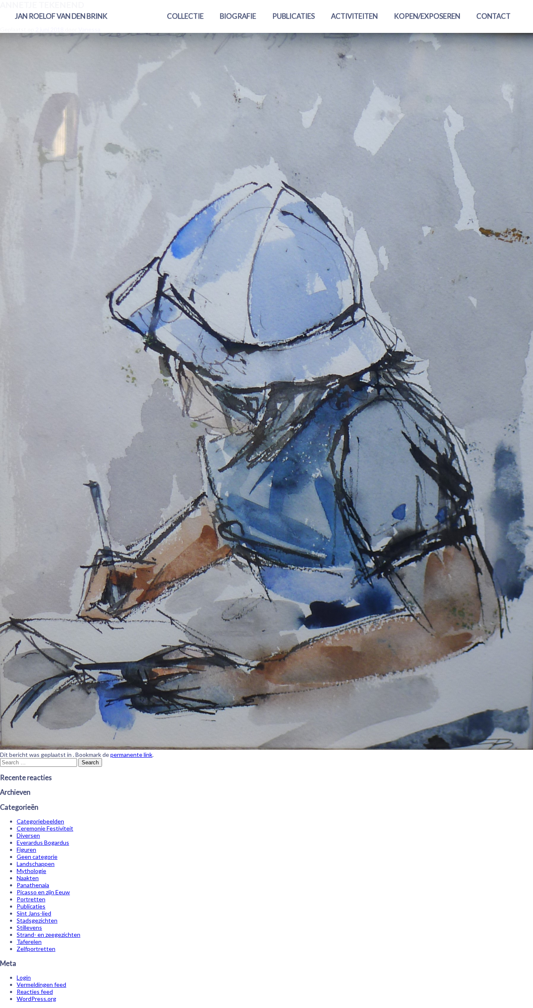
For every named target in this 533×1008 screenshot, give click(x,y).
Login (24, 977)
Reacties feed (35, 991)
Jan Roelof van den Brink (61, 16)
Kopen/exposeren (427, 16)
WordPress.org (36, 998)
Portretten (31, 899)
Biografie (238, 16)
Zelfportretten (36, 948)
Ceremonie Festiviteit (45, 828)
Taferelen (29, 941)
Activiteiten (354, 16)
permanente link (131, 754)
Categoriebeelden (40, 821)
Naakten (28, 877)
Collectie (185, 16)
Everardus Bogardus (43, 842)
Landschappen (36, 863)
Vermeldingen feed (41, 984)
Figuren (26, 849)
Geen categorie (37, 856)
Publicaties (293, 16)
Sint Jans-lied (34, 913)
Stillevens (29, 927)
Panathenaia (33, 884)
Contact (493, 16)
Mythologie (31, 870)
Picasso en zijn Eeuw (43, 892)
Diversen (28, 835)
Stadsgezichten (37, 920)
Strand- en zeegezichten (48, 934)
